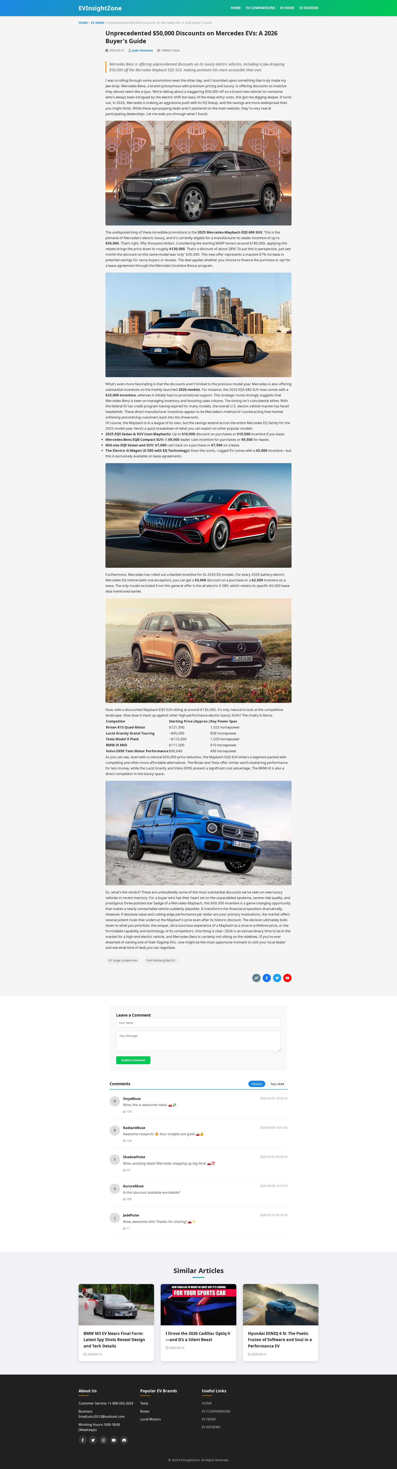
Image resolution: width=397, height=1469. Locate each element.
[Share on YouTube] (287, 978)
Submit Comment (133, 1060)
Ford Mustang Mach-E (160, 960)
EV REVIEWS (308, 8)
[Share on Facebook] (267, 978)
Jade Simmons (142, 50)
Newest (257, 1084)
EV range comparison (123, 960)
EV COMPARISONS (260, 8)
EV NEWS (287, 8)
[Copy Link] (256, 978)
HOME (236, 8)
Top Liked (277, 1084)
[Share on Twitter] (277, 978)
